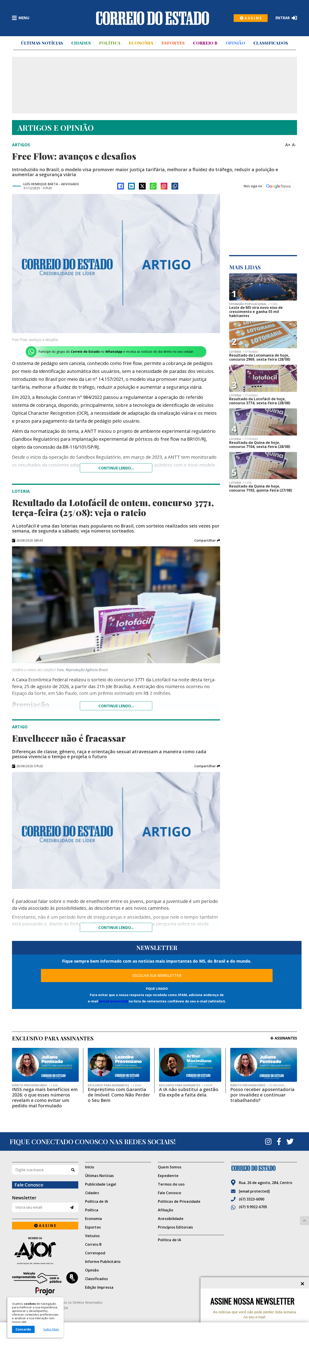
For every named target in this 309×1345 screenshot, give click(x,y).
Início (89, 1167)
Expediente (168, 1176)
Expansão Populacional (253, 304)
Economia (141, 43)
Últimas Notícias (42, 43)
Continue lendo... (116, 468)
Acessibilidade (170, 1219)
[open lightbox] (116, 263)
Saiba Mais (51, 1329)
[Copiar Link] (174, 186)
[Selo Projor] (45, 1283)
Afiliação (165, 1210)
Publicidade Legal (100, 1184)
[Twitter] (290, 1141)
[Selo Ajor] (45, 1250)
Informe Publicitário (103, 1262)
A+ (287, 144)
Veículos (92, 1236)
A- (294, 144)
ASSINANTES (286, 1038)
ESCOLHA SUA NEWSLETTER (156, 975)
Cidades (81, 43)
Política (109, 43)
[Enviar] (72, 1207)
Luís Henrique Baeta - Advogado (51, 184)
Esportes (173, 43)
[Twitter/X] (142, 186)
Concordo (23, 1329)
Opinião (235, 43)
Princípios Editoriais (175, 1227)
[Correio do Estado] (264, 1168)
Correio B (205, 43)
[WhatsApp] (153, 186)
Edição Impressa (99, 1287)
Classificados (270, 43)
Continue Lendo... (116, 705)
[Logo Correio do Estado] (152, 18)
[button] (207, 540)
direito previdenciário (35, 1085)
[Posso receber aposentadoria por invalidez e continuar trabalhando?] (263, 1065)
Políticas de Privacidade (179, 1201)
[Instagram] (164, 186)
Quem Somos (169, 1167)
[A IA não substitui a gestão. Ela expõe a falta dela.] (190, 1065)
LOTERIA (243, 351)
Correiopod (95, 1253)
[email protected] (113, 1001)
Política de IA (96, 1201)
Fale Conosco (169, 1193)
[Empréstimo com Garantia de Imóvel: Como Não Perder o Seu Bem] (119, 1065)
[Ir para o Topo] (304, 1220)
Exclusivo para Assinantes (114, 1085)
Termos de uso (171, 1184)
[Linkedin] (131, 186)
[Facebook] (120, 186)
